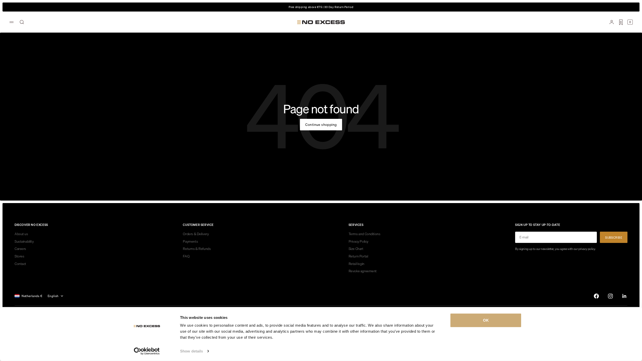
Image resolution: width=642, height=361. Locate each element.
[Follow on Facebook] (596, 296)
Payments (190, 241)
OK (486, 320)
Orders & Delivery (196, 234)
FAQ (186, 256)
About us (21, 234)
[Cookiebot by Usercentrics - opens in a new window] (147, 351)
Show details (191, 351)
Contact (20, 263)
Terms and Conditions (364, 234)
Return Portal (358, 256)
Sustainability (24, 241)
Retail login (356, 263)
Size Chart (356, 248)
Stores (19, 256)
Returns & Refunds (197, 248)
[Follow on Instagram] (610, 296)
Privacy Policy (358, 241)
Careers (20, 248)
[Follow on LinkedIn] (624, 296)
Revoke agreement (363, 271)
